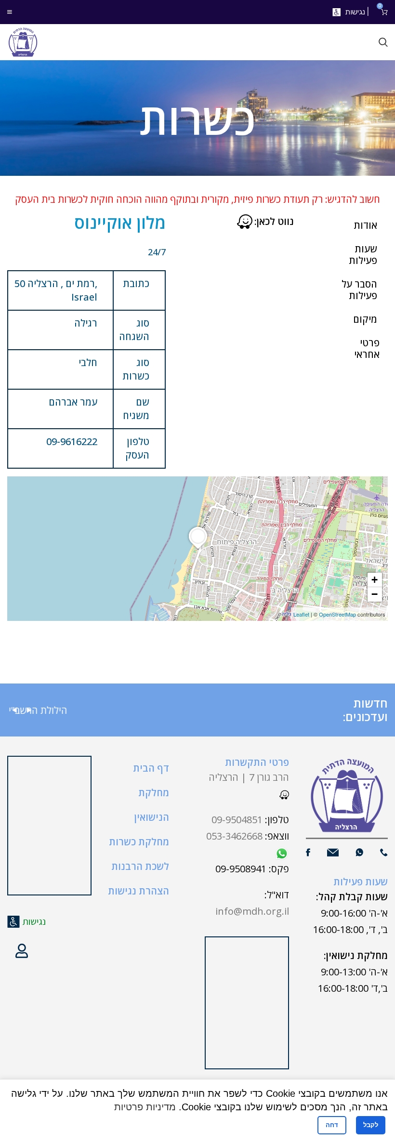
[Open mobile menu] (9, 12)
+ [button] (374, 580)
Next (29, 710)
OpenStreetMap (337, 614)
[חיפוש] (383, 42)
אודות (365, 225)
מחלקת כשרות (139, 841)
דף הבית (151, 768)
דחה (332, 1125)
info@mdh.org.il (252, 911)
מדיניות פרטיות (145, 1107)
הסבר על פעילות (359, 289)
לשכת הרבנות (140, 866)
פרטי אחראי (367, 348)
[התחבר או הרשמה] (21, 950)
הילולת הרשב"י (141, 710)
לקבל (370, 1125)
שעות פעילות (363, 254)
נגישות (355, 11)
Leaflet (301, 614)
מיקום (365, 319)
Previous (14, 710)
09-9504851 (237, 819)
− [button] (374, 594)
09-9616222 (71, 441)
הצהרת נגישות (138, 890)
